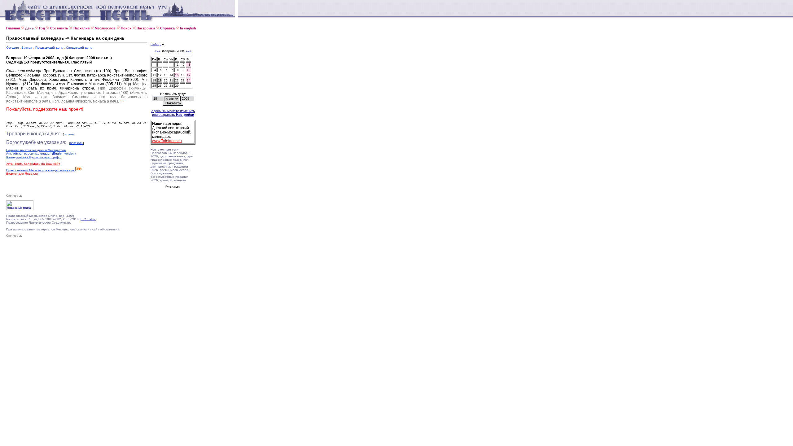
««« (157, 51)
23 (183, 80)
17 (189, 75)
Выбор (156, 44)
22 (177, 80)
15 (177, 75)
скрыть (69, 134)
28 (171, 85)
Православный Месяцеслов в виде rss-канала (40, 170)
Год (42, 28)
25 (154, 85)
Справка (167, 28)
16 (183, 75)
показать (76, 143)
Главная (13, 28)
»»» (188, 51)
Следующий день (79, 47)
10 (189, 70)
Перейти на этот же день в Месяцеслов (36, 150)
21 (171, 80)
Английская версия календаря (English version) (41, 153)
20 (166, 80)
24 (189, 80)
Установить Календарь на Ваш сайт (33, 163)
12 (160, 75)
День (29, 28)
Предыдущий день (49, 47)
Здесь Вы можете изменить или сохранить (173, 112)
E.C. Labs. (88, 219)
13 (166, 75)
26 (160, 85)
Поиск (126, 28)
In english (188, 28)
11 (154, 75)
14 (171, 75)
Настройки (146, 28)
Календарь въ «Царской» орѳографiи (33, 157)
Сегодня (12, 47)
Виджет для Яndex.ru (22, 173)
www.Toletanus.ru (167, 141)
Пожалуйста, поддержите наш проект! (44, 109)
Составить (59, 28)
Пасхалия (81, 28)
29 (177, 85)
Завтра (27, 47)
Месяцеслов (105, 28)
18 (154, 80)
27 (166, 85)
